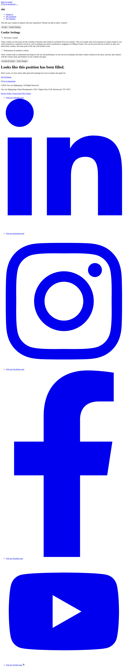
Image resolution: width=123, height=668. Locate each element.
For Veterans (10, 19)
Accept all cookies (8, 61)
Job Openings (11, 17)
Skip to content (6, 2)
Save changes (22, 61)
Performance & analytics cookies (16, 50)
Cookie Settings (14, 27)
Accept (4, 27)
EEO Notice (26, 93)
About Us (9, 14)
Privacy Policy (6, 93)
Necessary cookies (11, 38)
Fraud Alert (16, 93)
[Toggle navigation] (17, 4)
